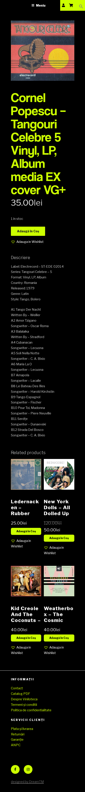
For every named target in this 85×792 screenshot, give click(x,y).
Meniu (41, 5)
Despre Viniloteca (24, 699)
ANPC (15, 745)
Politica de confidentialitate (31, 710)
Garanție (17, 740)
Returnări (17, 734)
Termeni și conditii (24, 705)
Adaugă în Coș (28, 231)
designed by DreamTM (27, 781)
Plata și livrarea (22, 729)
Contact (17, 688)
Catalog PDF (20, 694)
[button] (81, 5)
